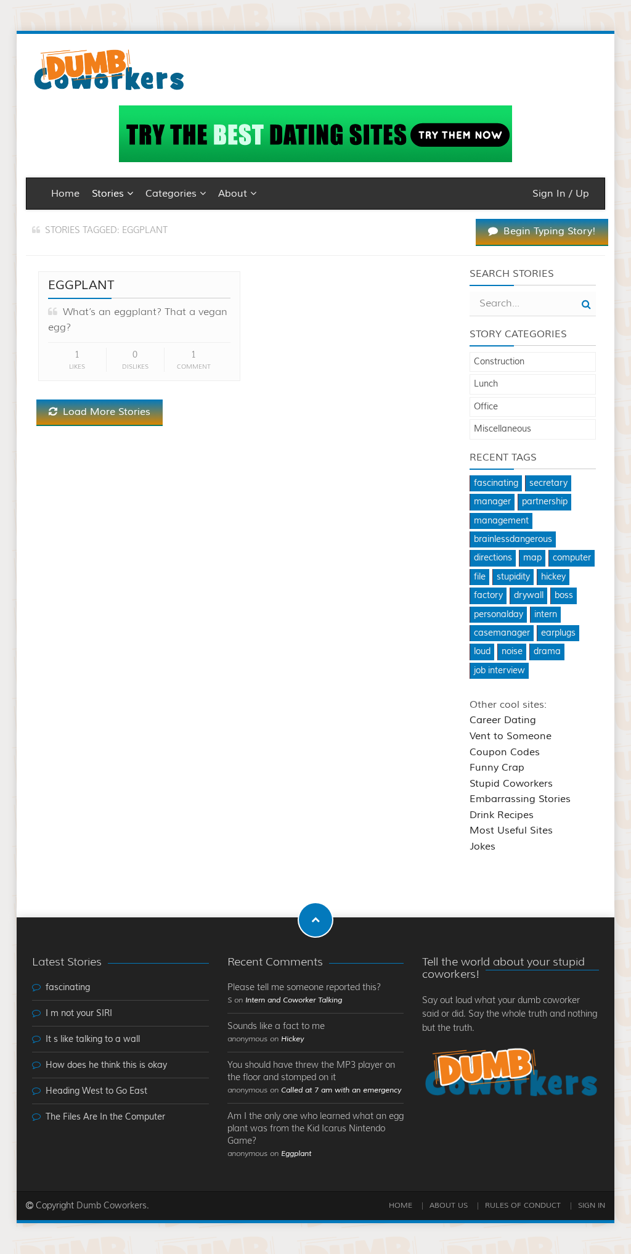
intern (545, 614)
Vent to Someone (511, 736)
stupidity (513, 577)
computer (572, 557)
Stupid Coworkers (511, 783)
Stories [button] (109, 193)
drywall (528, 595)
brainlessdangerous (513, 539)
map (532, 557)
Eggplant (81, 285)
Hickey (292, 1039)
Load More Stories (105, 412)
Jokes (482, 846)
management (501, 521)
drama (547, 651)
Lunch (486, 384)
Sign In (591, 1205)
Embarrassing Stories (520, 799)
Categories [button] (172, 193)
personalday (498, 614)
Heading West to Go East (96, 1091)
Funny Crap (497, 767)
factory (488, 595)
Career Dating (503, 720)
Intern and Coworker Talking (293, 1000)
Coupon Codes (505, 752)
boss (564, 595)
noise (512, 651)
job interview (499, 670)
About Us (448, 1205)
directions (493, 557)
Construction (499, 361)
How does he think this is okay (106, 1065)
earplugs (558, 633)
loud (482, 651)
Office (486, 406)
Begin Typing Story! (548, 231)
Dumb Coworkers (111, 1205)
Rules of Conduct (523, 1205)
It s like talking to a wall (93, 1039)
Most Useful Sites (511, 830)
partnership (545, 501)
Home (65, 193)
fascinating (496, 483)
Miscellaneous (502, 429)
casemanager (502, 633)
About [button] (234, 193)
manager (492, 501)
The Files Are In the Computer (105, 1117)
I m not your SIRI (79, 1013)
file (480, 577)
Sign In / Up (560, 193)
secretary (548, 483)
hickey (553, 577)
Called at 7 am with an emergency (341, 1090)
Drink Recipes (502, 815)
